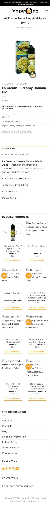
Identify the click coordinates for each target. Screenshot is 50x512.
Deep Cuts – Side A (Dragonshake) (13, 340)
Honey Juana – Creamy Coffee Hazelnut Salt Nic (37, 386)
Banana (10, 126)
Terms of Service (11, 447)
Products (7, 84)
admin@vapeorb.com (22, 486)
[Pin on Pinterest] (24, 132)
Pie (33, 126)
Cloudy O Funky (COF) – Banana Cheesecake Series (37, 295)
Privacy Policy (9, 453)
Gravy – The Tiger (13, 293)
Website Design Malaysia (25, 504)
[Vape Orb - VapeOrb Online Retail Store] (25, 11)
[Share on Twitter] (14, 132)
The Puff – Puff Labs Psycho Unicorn (13, 386)
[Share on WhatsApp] (4, 132)
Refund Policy (10, 442)
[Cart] (46, 11)
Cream (18, 126)
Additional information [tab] (16, 154)
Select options (13, 261)
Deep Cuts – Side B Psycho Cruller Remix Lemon (13, 248)
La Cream (22, 84)
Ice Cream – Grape (37, 246)
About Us (7, 420)
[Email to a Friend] (19, 132)
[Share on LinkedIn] (29, 132)
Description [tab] (8, 149)
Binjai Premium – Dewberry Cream (37, 340)
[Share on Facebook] (9, 132)
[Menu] (3, 11)
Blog (4, 431)
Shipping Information (14, 436)
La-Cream (26, 126)
